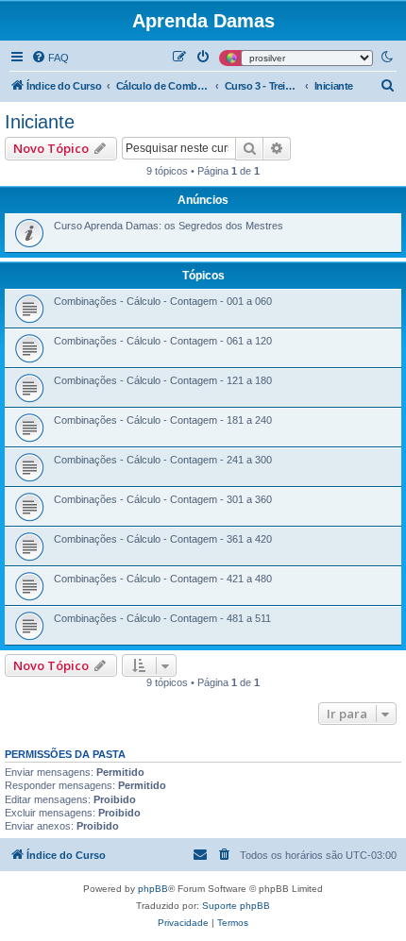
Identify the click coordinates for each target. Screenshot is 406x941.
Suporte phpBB (236, 905)
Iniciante (40, 121)
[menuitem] (50, 57)
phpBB (153, 888)
